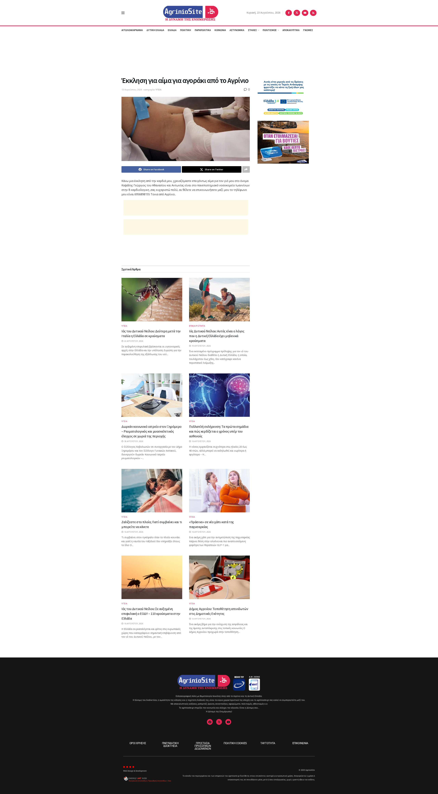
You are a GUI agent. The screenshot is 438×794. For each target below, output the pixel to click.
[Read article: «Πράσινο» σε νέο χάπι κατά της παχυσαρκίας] (219, 490)
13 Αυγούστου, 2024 (131, 89)
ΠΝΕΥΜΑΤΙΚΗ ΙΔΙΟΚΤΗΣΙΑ (170, 745)
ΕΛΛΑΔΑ (172, 30)
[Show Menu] (123, 13)
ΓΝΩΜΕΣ (308, 30)
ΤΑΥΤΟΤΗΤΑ (267, 743)
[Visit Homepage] (185, 13)
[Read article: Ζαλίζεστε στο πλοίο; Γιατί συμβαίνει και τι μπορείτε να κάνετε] (151, 490)
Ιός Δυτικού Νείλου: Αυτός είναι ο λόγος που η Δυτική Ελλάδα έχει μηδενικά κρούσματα (216, 336)
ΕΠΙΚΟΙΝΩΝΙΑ (300, 743)
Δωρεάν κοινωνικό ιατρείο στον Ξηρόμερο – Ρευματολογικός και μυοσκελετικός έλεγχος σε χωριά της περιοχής (151, 431)
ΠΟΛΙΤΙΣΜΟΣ (270, 30)
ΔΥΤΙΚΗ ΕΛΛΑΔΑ (155, 30)
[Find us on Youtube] (305, 13)
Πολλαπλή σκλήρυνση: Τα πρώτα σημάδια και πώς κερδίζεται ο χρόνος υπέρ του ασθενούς (218, 431)
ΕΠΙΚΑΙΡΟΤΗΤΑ (197, 326)
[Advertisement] (219, 54)
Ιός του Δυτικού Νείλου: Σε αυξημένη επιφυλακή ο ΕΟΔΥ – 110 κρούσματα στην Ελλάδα (150, 613)
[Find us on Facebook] (288, 13)
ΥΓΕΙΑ (159, 89)
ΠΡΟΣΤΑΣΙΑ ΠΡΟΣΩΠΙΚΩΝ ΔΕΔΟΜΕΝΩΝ (203, 746)
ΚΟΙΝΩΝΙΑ (220, 30)
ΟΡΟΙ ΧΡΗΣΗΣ (138, 743)
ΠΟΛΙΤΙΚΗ (185, 30)
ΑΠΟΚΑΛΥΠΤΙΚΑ (290, 30)
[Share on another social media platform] (246, 169)
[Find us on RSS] (313, 13)
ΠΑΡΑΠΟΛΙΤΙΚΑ (203, 30)
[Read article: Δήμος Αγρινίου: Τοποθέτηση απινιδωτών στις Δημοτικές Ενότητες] (219, 577)
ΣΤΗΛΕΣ (252, 30)
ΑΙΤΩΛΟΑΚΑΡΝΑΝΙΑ (132, 30)
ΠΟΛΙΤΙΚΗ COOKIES (235, 743)
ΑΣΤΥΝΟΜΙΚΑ (237, 30)
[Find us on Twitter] (297, 13)
